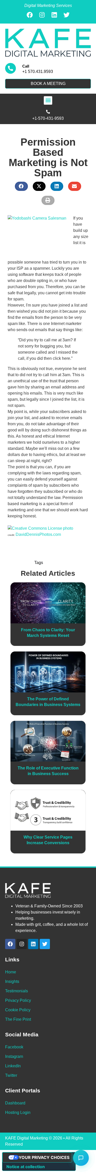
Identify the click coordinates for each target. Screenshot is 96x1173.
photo (68, 528)
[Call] (10, 68)
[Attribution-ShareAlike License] (35, 528)
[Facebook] (30, 15)
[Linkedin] (54, 15)
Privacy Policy (18, 1000)
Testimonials (16, 991)
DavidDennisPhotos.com (38, 534)
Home (10, 972)
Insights (12, 981)
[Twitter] (66, 15)
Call (25, 66)
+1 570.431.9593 (37, 71)
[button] (48, 100)
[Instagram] (42, 15)
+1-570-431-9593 (48, 118)
